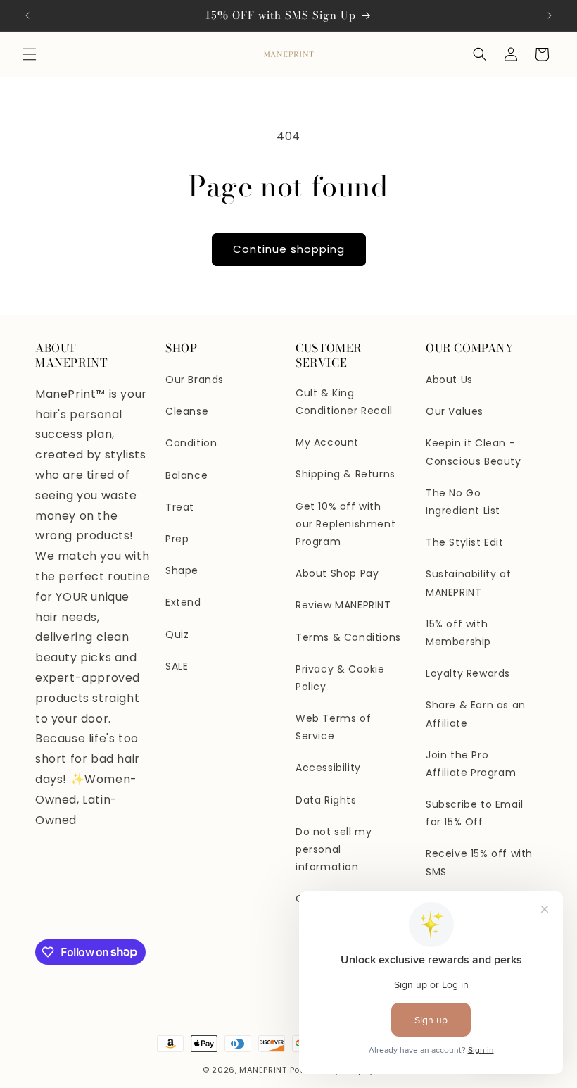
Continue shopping (289, 249)
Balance (186, 475)
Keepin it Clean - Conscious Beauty (473, 452)
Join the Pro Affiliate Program (471, 764)
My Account (327, 442)
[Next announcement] (549, 15)
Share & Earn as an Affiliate (476, 714)
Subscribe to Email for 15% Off (475, 813)
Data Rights (326, 800)
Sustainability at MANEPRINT (468, 583)
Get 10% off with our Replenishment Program (345, 524)
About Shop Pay (337, 573)
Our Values (454, 411)
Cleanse (186, 411)
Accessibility (328, 768)
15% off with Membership (458, 633)
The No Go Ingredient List (463, 502)
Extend (183, 602)
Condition (191, 443)
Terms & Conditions (348, 637)
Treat (179, 507)
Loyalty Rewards (468, 673)
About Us (449, 380)
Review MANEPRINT (343, 605)
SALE (176, 666)
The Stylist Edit (465, 542)
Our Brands (194, 380)
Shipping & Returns (345, 474)
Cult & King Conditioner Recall (344, 402)
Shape (181, 570)
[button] (29, 54)
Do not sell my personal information (334, 849)
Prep (177, 539)
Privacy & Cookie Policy (340, 678)
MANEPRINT (262, 1069)
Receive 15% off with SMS (479, 862)
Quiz (177, 634)
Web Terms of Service (333, 727)
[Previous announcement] (27, 15)
